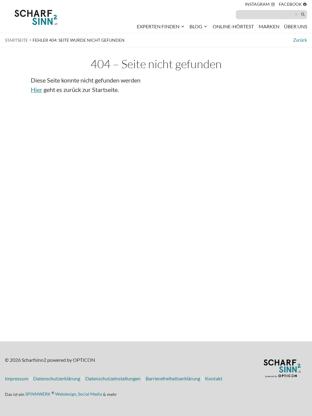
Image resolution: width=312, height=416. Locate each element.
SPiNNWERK (38, 394)
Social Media (90, 394)
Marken (269, 26)
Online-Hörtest (233, 27)
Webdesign (65, 394)
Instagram (260, 5)
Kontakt (213, 378)
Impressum (16, 378)
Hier (36, 89)
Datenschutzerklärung (56, 378)
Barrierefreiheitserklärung (173, 378)
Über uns (295, 26)
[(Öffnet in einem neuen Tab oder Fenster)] (282, 369)
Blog (196, 26)
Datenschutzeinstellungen (112, 378)
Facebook (293, 5)
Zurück (300, 40)
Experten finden (158, 26)
